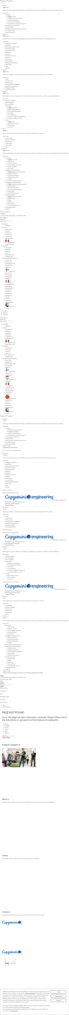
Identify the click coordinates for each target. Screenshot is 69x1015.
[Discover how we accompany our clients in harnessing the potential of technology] (36, 671)
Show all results (4, 702)
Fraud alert (7, 948)
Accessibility (7, 939)
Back (10, 16)
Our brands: (4, 957)
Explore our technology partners (11, 492)
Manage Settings (58, 996)
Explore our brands (7, 490)
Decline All (58, 1000)
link (4, 7)
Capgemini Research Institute (10, 447)
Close (2, 682)
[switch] (0, 215)
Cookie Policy (14, 1011)
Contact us (10, 980)
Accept (58, 992)
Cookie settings (8, 945)
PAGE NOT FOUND (13, 712)
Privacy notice (7, 941)
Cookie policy (7, 946)
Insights (7, 7)
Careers (7, 93)
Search (2, 675)
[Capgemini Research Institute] (36, 446)
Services (7, 71)
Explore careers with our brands (10, 582)
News (6, 130)
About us (7, 150)
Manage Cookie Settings (30, 993)
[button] (5, 314)
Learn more (5, 13)
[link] (6, 1)
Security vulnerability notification (11, 943)
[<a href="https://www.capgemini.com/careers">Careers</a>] (34, 829)
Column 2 (7, 983)
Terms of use (7, 938)
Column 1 (7, 968)
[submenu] (7, 419)
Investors (7, 936)
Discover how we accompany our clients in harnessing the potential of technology (23, 672)
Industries (7, 36)
